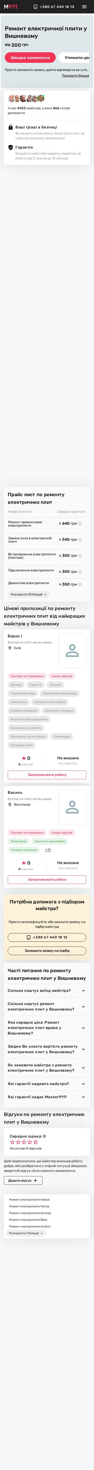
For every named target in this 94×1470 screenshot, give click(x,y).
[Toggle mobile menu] (84, 6)
